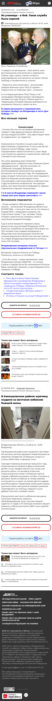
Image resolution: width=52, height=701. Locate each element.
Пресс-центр (35, 599)
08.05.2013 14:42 (7, 10)
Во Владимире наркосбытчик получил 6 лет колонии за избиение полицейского (28, 557)
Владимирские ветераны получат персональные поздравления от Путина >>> (24, 246)
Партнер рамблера (23, 689)
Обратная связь (10, 602)
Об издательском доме (14, 599)
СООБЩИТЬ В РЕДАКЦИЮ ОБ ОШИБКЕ (20, 624)
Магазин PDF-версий (30, 602)
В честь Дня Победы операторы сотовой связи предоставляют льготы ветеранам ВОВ (29, 344)
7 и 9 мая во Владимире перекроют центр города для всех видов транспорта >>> (23, 194)
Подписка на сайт (11, 609)
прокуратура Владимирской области (17, 440)
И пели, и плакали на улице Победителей (27, 296)
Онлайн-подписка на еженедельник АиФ (23, 606)
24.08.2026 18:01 (8, 388)
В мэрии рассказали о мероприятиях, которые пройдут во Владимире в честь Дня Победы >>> (24, 111)
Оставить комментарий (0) (26, 314)
